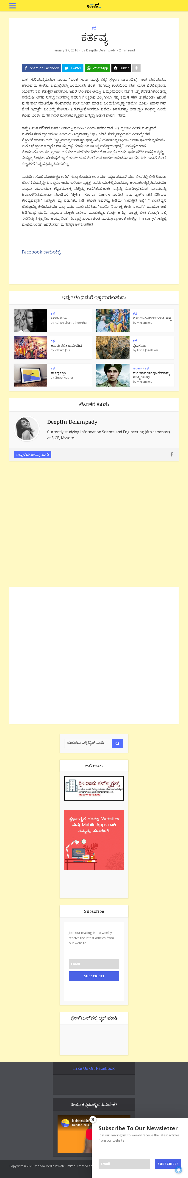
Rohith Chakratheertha (71, 323)
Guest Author (64, 377)
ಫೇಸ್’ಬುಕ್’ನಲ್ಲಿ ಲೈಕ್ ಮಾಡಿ (94, 1018)
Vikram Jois (144, 323)
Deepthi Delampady (101, 50)
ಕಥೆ (94, 28)
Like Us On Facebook (94, 1068)
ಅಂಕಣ (137, 368)
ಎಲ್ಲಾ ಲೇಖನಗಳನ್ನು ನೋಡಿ (32, 454)
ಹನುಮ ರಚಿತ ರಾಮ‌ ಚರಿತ (66, 345)
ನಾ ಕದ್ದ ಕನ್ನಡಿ (58, 373)
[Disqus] (94, 525)
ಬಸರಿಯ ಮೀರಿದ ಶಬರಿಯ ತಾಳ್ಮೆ (152, 318)
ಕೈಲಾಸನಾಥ (139, 345)
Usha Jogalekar (147, 350)
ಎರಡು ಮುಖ (59, 318)
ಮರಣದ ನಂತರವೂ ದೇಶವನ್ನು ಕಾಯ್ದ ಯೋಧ (151, 375)
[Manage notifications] (178, 1169)
